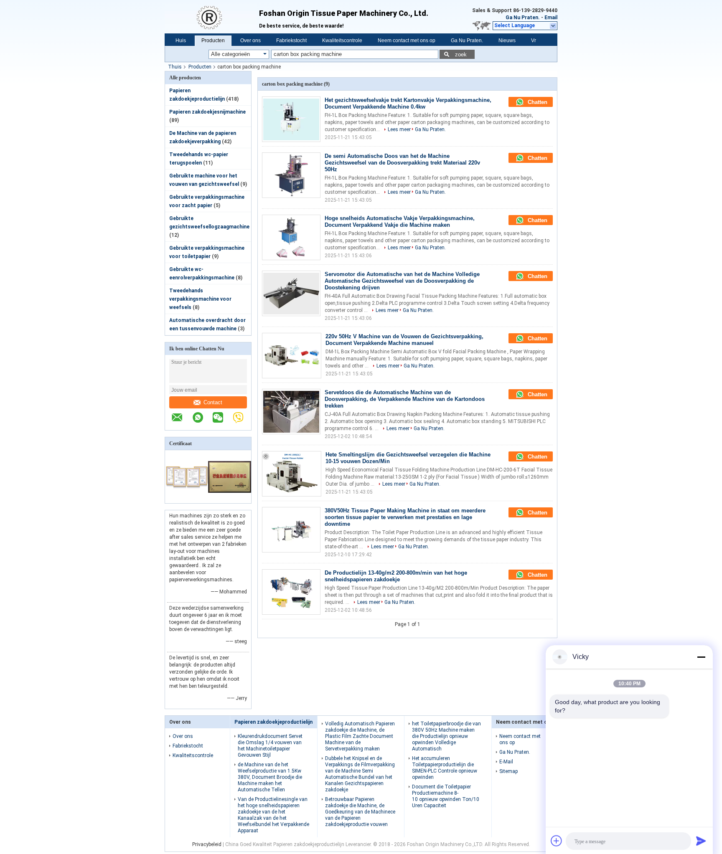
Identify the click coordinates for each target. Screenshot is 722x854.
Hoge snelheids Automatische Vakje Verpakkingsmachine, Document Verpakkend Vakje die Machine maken (400, 221)
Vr (533, 40)
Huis (180, 40)
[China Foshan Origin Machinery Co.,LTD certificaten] (186, 498)
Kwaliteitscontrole (342, 40)
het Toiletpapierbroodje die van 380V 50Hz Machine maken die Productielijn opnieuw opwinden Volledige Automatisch (446, 736)
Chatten (536, 102)
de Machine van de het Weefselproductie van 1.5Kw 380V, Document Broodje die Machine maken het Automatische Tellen (270, 777)
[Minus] (701, 657)
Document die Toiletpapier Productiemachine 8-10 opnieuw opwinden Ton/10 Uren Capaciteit (445, 796)
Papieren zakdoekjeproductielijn (273, 722)
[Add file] (556, 840)
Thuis (175, 67)
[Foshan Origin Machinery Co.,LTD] (212, 16)
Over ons (250, 40)
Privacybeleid (206, 844)
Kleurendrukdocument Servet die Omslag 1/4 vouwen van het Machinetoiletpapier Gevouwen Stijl (270, 745)
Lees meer (399, 129)
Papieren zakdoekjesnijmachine (207, 112)
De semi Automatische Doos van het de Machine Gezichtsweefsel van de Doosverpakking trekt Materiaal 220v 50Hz (402, 162)
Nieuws (507, 40)
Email (550, 17)
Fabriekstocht (291, 40)
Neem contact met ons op (406, 40)
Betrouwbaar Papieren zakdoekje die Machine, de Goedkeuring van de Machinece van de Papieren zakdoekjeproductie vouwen (360, 811)
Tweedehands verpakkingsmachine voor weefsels (200, 299)
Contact (212, 402)
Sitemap (508, 771)
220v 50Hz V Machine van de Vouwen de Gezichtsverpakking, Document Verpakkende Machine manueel (404, 339)
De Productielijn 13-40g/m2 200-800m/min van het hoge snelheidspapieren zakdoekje (396, 576)
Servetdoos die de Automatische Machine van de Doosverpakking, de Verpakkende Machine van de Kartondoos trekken (405, 399)
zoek (461, 54)
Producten (213, 40)
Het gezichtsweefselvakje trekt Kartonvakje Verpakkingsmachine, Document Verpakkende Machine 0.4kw (408, 103)
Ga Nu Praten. (523, 17)
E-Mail (506, 762)
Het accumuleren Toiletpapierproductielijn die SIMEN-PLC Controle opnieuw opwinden (444, 767)
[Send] (701, 840)
